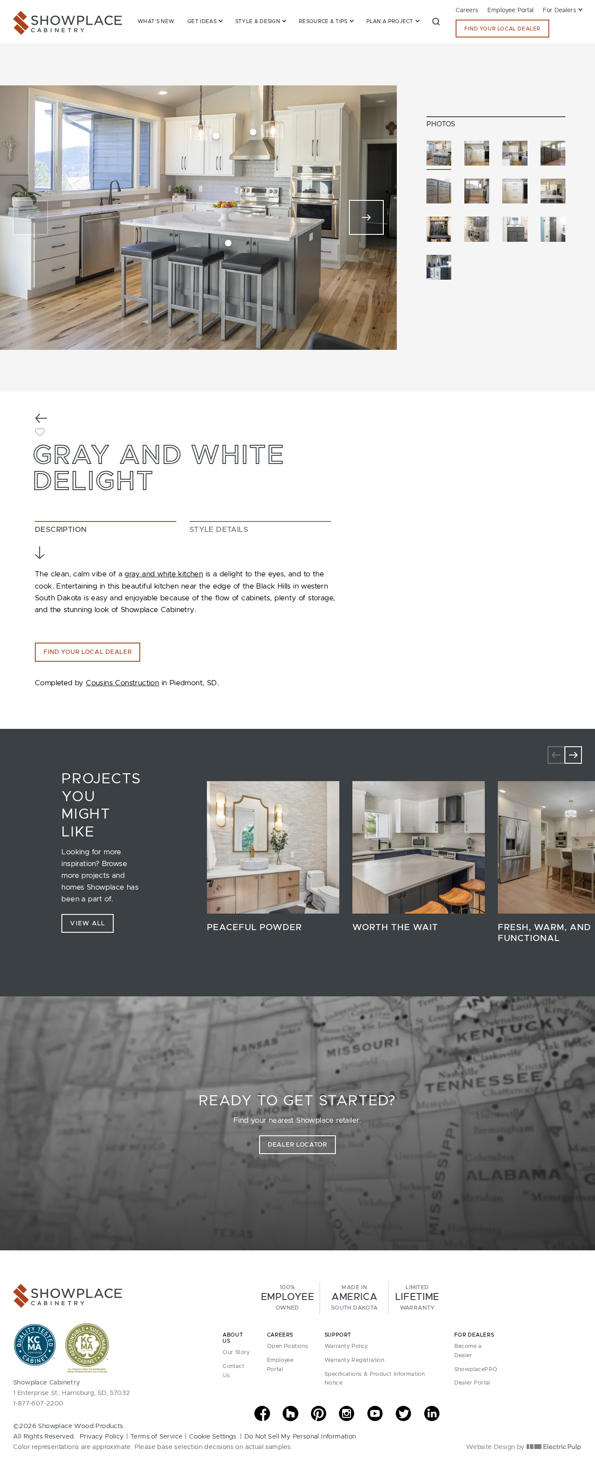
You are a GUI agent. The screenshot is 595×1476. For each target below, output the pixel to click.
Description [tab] (61, 529)
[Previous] (30, 217)
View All (87, 924)
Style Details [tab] (218, 529)
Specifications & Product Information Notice (375, 1378)
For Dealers (559, 10)
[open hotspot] (216, 136)
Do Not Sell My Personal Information (300, 1436)
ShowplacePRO (476, 1369)
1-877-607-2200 (38, 1403)
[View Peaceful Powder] (273, 847)
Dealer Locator (297, 1145)
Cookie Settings (212, 1436)
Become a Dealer (468, 1351)
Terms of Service (156, 1436)
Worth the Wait (395, 927)
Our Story (236, 1352)
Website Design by (496, 1447)
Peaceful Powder (254, 927)
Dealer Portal (472, 1383)
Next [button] (573, 755)
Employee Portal (510, 10)
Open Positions (287, 1346)
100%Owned (287, 1298)
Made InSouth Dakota (354, 1298)
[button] (436, 21)
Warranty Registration (354, 1360)
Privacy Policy (102, 1436)
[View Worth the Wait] (418, 847)
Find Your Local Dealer (502, 28)
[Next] (366, 217)
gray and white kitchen (164, 574)
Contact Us (233, 1371)
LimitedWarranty (417, 1298)
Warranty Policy (346, 1346)
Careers (467, 10)
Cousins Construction (122, 683)
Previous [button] (556, 755)
